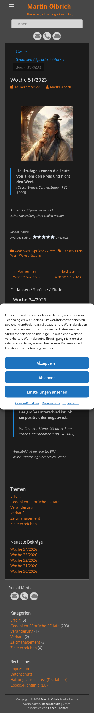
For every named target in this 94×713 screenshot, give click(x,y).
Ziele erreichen (23, 523)
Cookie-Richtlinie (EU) (29, 685)
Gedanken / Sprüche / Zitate (40, 59)
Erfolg (15, 496)
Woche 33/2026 (23, 554)
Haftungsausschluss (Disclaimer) (38, 679)
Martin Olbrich (49, 6)
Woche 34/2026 (23, 549)
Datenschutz (51, 403)
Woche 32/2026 (23, 560)
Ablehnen (47, 377)
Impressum (71, 403)
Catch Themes (58, 708)
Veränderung (21, 507)
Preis (79, 251)
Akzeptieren (47, 362)
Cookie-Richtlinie (27, 403)
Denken (68, 251)
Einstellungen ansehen (47, 391)
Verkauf (17, 512)
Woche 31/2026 (23, 565)
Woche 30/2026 (23, 571)
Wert (13, 255)
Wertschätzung (30, 255)
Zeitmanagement (25, 518)
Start (21, 51)
